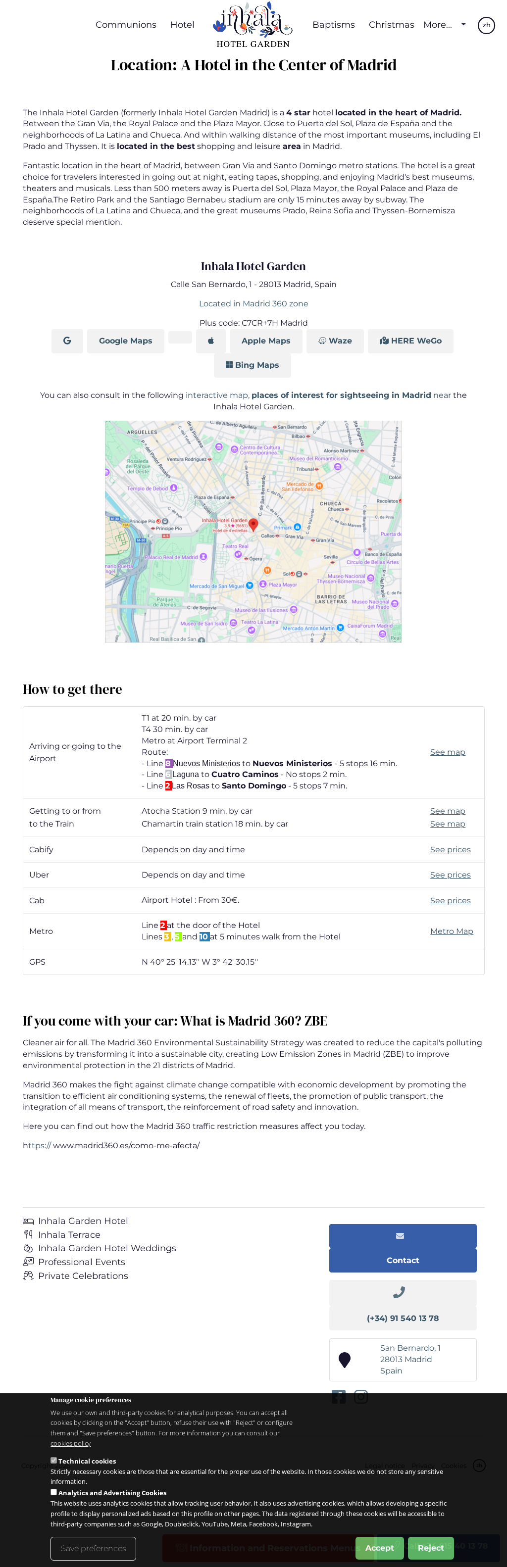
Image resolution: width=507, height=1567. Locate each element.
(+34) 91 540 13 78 (403, 1318)
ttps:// (39, 1145)
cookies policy (71, 1443)
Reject (431, 1548)
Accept (379, 1548)
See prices (450, 849)
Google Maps (125, 340)
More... (437, 24)
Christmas (391, 24)
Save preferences (93, 1548)
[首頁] (253, 24)
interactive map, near (319, 395)
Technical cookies (87, 1461)
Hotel (182, 24)
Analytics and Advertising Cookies (112, 1492)
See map (447, 752)
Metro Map (451, 931)
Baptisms (333, 24)
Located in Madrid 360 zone (253, 303)
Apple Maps (266, 340)
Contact (403, 1260)
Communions (126, 24)
